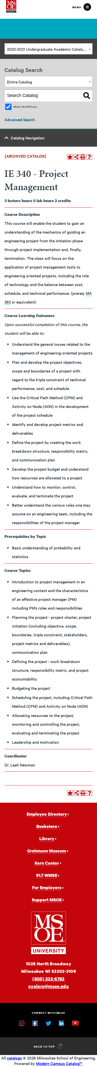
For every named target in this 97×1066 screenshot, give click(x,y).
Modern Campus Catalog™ (59, 1063)
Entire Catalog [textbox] (19, 81)
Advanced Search (19, 119)
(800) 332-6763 (48, 979)
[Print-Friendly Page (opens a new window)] (83, 157)
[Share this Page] (76, 157)
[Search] (87, 95)
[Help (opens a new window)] (89, 157)
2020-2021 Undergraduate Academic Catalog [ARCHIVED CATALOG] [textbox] (49, 49)
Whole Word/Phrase (25, 106)
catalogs (14, 1058)
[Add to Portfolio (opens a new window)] (70, 157)
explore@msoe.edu (48, 986)
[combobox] (48, 48)
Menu (76, 7)
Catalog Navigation (28, 137)
